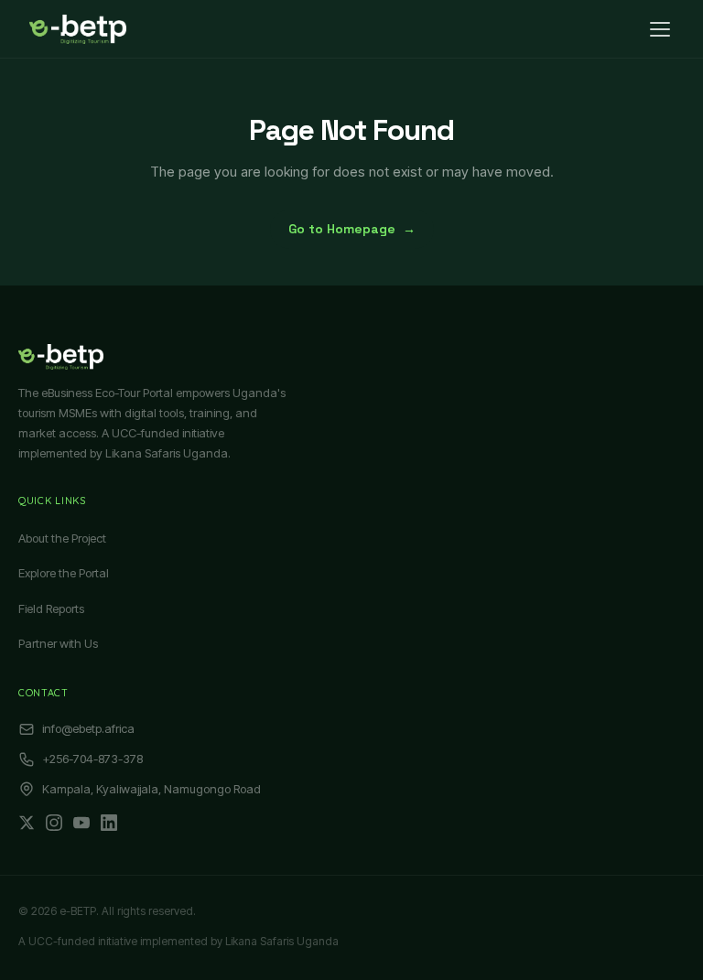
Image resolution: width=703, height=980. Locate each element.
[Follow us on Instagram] (54, 822)
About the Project (62, 538)
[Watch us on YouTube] (81, 822)
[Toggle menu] (660, 29)
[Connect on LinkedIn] (109, 822)
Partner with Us (58, 643)
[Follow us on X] (26, 822)
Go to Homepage (352, 229)
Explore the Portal (63, 572)
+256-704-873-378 (92, 758)
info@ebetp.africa (88, 728)
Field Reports (51, 608)
